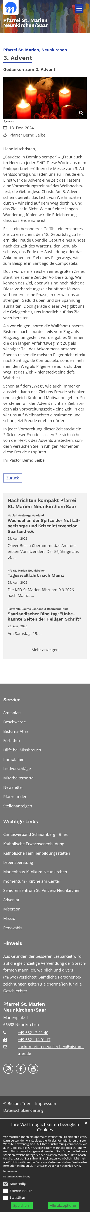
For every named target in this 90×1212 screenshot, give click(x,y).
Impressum (10, 1171)
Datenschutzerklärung (64, 1166)
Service (12, 699)
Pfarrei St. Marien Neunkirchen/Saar (24, 1007)
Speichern (21, 1205)
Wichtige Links (20, 821)
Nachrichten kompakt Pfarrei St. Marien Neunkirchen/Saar (42, 503)
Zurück (12, 478)
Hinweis (12, 943)
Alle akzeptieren (63, 1205)
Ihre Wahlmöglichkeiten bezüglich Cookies (45, 1127)
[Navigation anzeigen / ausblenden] (79, 8)
